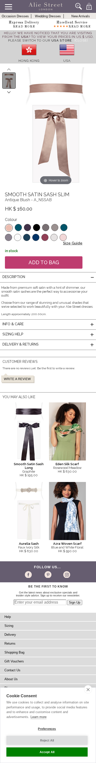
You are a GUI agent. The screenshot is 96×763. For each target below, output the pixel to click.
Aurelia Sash (29, 543)
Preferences (47, 729)
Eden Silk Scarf (67, 464)
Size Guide (72, 243)
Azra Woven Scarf (67, 543)
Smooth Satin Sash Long (29, 466)
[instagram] (66, 574)
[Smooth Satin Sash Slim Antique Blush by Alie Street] (9, 80)
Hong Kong (29, 61)
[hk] (29, 57)
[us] (67, 57)
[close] (88, 689)
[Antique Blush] (9, 228)
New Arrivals (80, 16)
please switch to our (40, 40)
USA (67, 61)
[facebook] (29, 574)
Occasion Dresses (15, 16)
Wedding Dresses (48, 16)
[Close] (81, 40)
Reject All (47, 740)
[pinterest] (47, 574)
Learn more (39, 717)
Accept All (47, 752)
